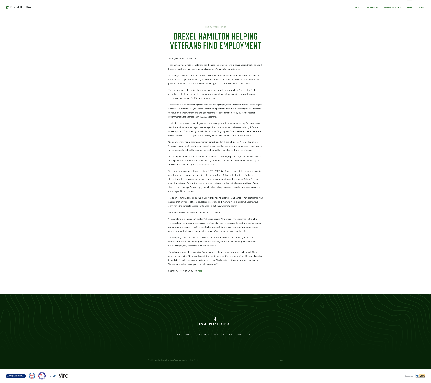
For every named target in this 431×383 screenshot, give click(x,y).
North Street (194, 360)
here (200, 270)
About (358, 7)
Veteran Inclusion (392, 7)
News (409, 7)
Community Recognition (215, 27)
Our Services (372, 7)
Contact (422, 7)
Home (178, 334)
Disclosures (409, 376)
